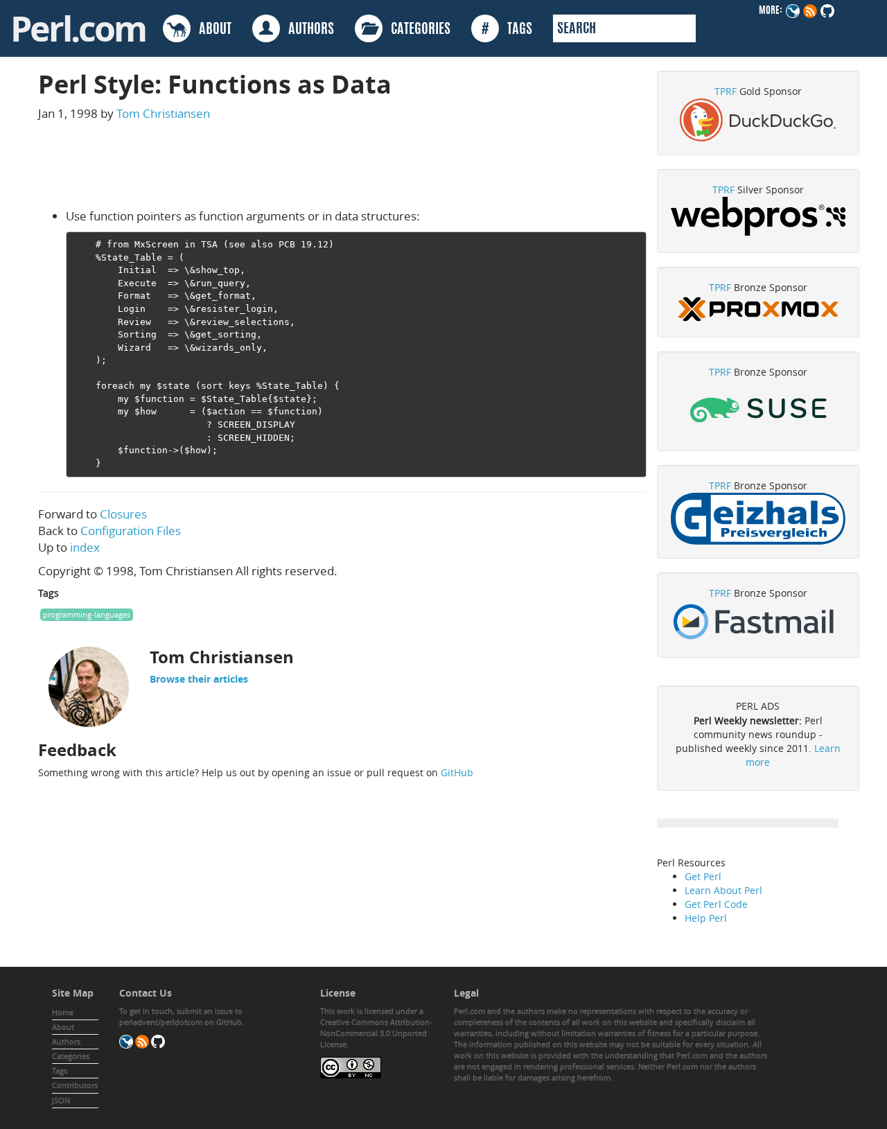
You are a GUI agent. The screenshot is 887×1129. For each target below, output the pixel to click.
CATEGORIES (416, 30)
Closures (123, 514)
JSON (61, 1100)
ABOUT (211, 30)
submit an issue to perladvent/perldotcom (181, 1016)
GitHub (457, 772)
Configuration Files (130, 531)
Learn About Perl (723, 890)
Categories (70, 1056)
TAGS (507, 30)
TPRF (725, 91)
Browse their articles (199, 678)
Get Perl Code (716, 904)
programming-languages (86, 614)
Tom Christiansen (163, 113)
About (63, 1027)
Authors (66, 1041)
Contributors (75, 1085)
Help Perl (706, 918)
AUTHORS (307, 30)
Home (62, 1012)
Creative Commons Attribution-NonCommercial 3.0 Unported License (376, 1033)
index (85, 547)
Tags (59, 1070)
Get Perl (703, 876)
